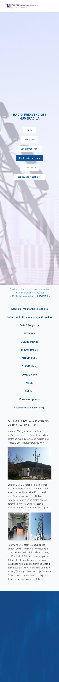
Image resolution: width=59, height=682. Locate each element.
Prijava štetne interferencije (29, 407)
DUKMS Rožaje (29, 350)
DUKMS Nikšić (29, 374)
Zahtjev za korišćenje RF (29, 177)
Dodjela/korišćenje (30, 149)
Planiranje (29, 139)
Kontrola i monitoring (29, 158)
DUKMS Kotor (29, 358)
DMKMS (29, 391)
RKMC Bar (29, 333)
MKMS (29, 382)
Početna (13, 289)
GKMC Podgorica (29, 325)
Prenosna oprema (29, 399)
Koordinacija (29, 167)
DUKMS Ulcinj (29, 366)
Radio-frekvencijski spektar (31, 292)
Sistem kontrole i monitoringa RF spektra (29, 317)
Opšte (29, 130)
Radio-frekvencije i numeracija (35, 289)
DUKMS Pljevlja (29, 341)
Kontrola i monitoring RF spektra (29, 308)
